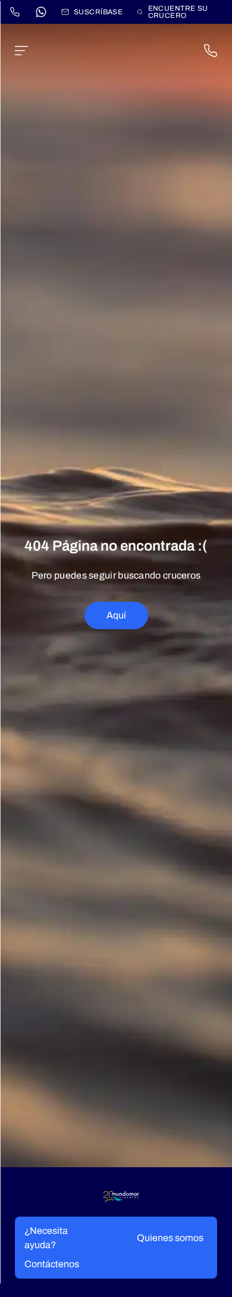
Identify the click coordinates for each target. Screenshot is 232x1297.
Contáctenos (51, 1264)
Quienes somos (170, 1238)
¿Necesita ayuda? (46, 1238)
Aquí (116, 615)
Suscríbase (98, 12)
